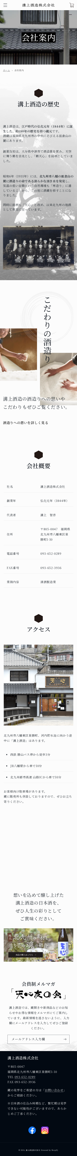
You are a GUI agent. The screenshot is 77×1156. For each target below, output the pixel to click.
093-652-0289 (25, 1077)
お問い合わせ (54, 1090)
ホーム (6, 70)
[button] (5, 5)
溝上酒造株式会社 (33, 1150)
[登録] (65, 1039)
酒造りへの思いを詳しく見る (25, 422)
